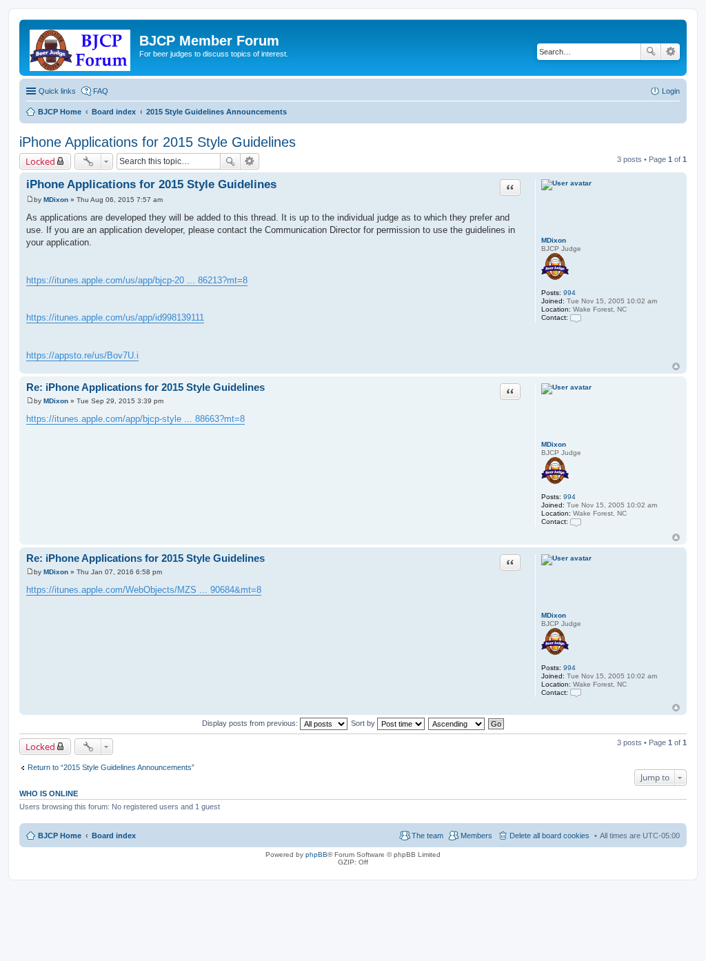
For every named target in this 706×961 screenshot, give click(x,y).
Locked (40, 161)
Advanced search (670, 51)
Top (676, 366)
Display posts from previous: (251, 723)
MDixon (553, 240)
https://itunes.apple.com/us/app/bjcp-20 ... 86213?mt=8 (137, 280)
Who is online (48, 793)
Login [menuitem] (671, 91)
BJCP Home (59, 835)
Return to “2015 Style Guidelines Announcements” (111, 767)
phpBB (316, 854)
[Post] (30, 199)
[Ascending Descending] (457, 723)
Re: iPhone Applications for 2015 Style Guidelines (145, 387)
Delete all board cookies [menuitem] (549, 835)
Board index (114, 835)
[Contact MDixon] (575, 317)
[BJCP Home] (81, 47)
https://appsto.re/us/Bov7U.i (82, 355)
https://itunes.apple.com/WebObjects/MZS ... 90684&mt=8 (143, 590)
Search (651, 51)
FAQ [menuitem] (100, 91)
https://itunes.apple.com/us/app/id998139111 (115, 317)
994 (569, 292)
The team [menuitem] (427, 835)
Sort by (364, 723)
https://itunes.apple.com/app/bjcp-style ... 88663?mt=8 (135, 419)
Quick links (57, 91)
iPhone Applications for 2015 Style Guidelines (157, 142)
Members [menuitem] (476, 835)
